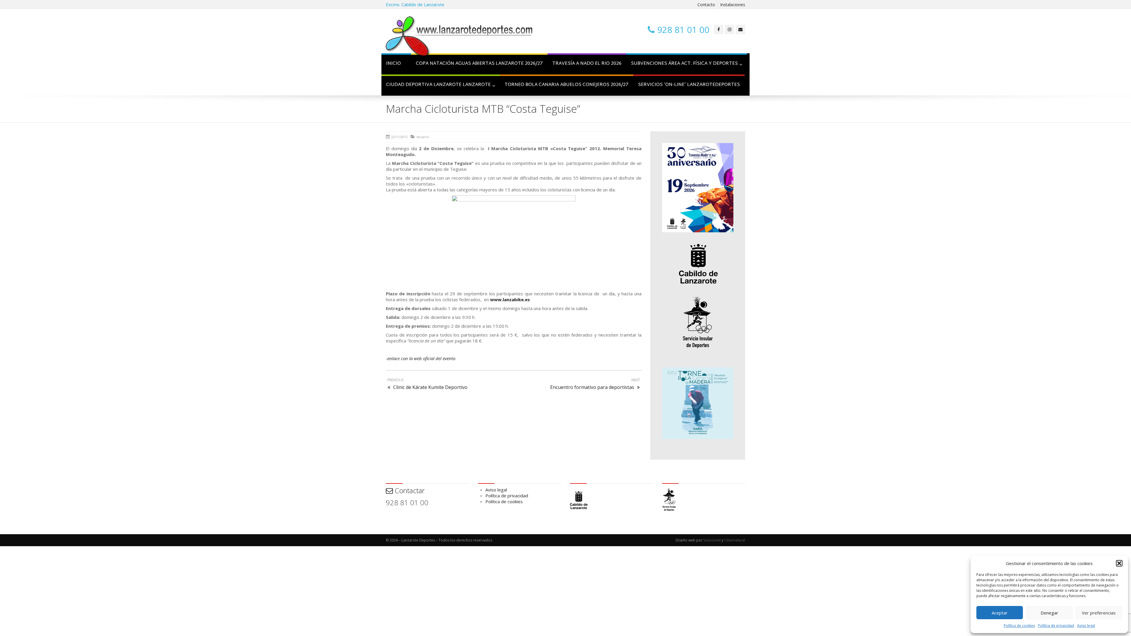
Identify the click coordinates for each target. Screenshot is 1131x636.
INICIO (393, 63)
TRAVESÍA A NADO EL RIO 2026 (586, 63)
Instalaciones (732, 4)
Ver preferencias (1099, 613)
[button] (1119, 563)
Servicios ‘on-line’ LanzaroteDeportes (689, 85)
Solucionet (712, 540)
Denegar (1049, 613)
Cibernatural (734, 540)
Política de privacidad (1056, 625)
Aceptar (1000, 613)
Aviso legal (1086, 625)
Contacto (706, 4)
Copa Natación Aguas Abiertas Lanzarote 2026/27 (479, 63)
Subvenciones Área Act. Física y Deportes (684, 63)
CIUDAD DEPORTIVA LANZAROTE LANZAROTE (438, 85)
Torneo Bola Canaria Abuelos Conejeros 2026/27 (567, 85)
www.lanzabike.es (510, 299)
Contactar (409, 490)
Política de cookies (1019, 625)
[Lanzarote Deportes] (459, 37)
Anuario (422, 137)
